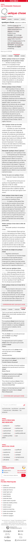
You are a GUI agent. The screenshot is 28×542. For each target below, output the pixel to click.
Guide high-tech (7, 492)
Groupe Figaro (12, 524)
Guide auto (6, 485)
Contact (6, 522)
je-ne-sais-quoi (19, 44)
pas (20, 35)
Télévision (5, 472)
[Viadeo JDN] (20, 537)
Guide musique (7, 505)
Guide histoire (7, 494)
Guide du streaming (8, 509)
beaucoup (19, 43)
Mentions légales (4, 524)
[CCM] (20, 531)
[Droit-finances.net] (20, 534)
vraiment (10, 37)
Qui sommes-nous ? (6, 520)
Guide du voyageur (8, 515)
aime (9, 39)
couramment (15, 29)
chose (14, 25)
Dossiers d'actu (7, 470)
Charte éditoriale (18, 520)
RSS (16, 522)
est (17, 25)
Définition (4, 56)
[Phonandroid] (20, 540)
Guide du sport (7, 507)
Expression (16, 19)
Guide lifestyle (7, 496)
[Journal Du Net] (7, 534)
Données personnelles (6, 523)
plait (9, 43)
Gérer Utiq (24, 523)
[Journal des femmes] (7, 531)
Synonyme (10, 19)
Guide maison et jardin (9, 500)
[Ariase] (7, 540)
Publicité (24, 520)
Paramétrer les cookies (16, 523)
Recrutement (21, 522)
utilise (9, 29)
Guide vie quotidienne (9, 511)
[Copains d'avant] (7, 537)
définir (15, 37)
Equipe (12, 520)
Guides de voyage (8, 513)
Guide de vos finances (9, 487)
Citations (23, 19)
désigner (10, 31)
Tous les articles (11, 522)
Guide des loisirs (7, 498)
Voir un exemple (21, 470)
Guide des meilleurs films (10, 502)
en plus (18, 41)
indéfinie (17, 27)
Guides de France (8, 490)
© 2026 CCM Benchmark (21, 524)
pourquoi (19, 37)
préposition (11, 27)
